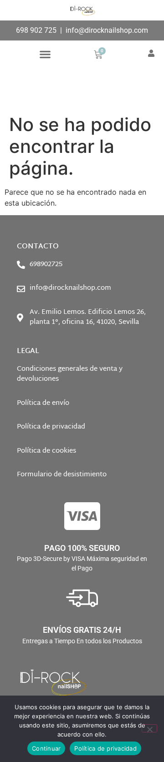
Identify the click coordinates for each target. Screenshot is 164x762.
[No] (149, 728)
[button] (45, 54)
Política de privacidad (105, 748)
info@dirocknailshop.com (107, 30)
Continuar (46, 748)
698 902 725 (36, 30)
